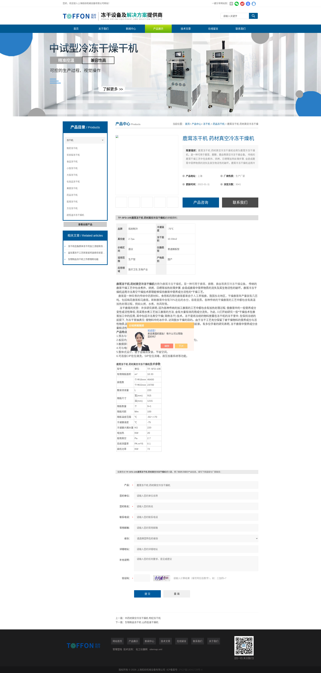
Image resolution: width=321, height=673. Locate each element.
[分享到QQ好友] (253, 3)
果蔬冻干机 (72, 188)
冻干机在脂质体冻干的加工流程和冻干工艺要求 (91, 246)
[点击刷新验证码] (161, 578)
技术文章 (186, 28)
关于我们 (103, 28)
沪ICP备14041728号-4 (190, 669)
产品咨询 (200, 202)
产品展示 (158, 28)
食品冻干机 (72, 161)
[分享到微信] (236, 3)
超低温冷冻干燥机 (75, 215)
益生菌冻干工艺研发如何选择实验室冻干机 (88, 252)
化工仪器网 (141, 649)
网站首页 (117, 641)
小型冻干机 (72, 168)
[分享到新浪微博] (242, 3)
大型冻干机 (72, 175)
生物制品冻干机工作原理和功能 (83, 259)
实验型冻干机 (73, 155)
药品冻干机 (72, 195)
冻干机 (70, 140)
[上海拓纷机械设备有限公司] (113, 16)
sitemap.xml (155, 649)
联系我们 (241, 28)
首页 (76, 28)
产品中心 (196, 124)
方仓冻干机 (72, 208)
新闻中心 (131, 28)
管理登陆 (117, 649)
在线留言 (213, 28)
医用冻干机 (72, 201)
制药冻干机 (72, 148)
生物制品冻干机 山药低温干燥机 (141, 622)
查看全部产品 (85, 224)
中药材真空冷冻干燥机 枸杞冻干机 (143, 618)
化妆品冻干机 (73, 181)
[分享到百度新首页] (248, 3)
